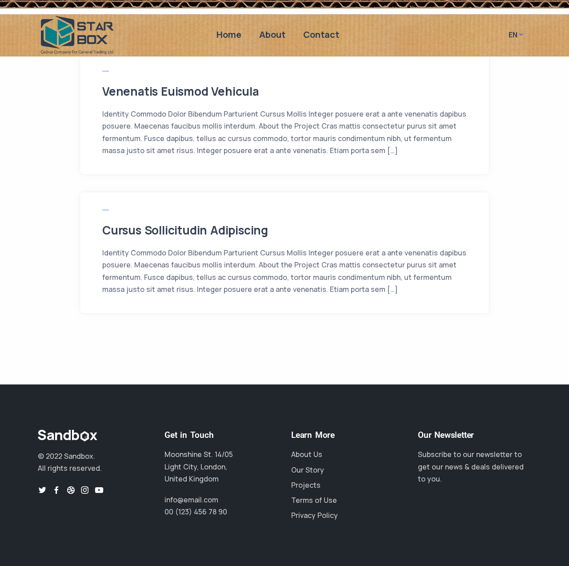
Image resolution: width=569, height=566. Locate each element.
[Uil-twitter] (42, 489)
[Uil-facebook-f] (56, 489)
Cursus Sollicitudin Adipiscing (185, 230)
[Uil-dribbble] (70, 489)
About (272, 34)
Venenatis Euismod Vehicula (180, 91)
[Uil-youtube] (99, 489)
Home (228, 34)
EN (513, 35)
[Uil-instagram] (84, 489)
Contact (321, 34)
